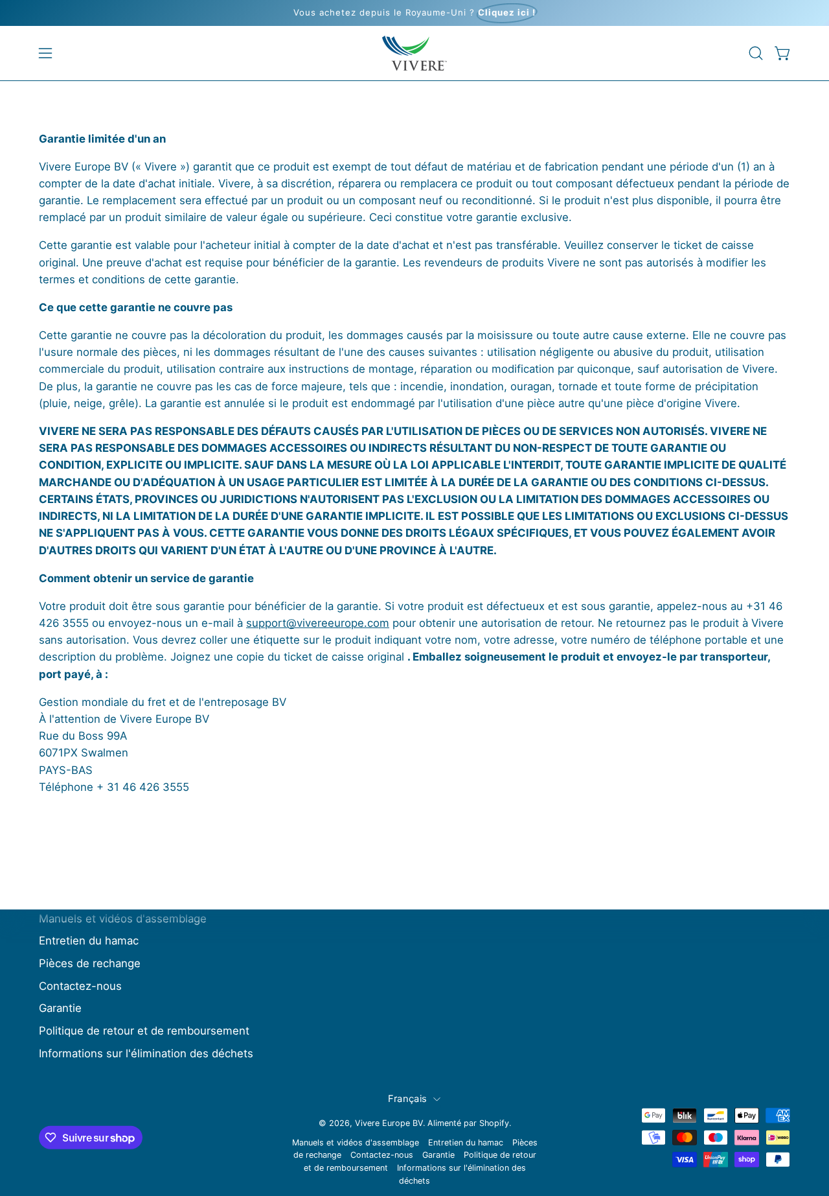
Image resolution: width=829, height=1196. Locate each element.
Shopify (494, 1123)
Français (407, 1099)
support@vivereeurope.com (317, 622)
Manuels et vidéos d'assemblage (123, 918)
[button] (755, 53)
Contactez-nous (80, 985)
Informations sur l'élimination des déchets (146, 1053)
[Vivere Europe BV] (414, 53)
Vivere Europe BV (389, 1123)
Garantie (60, 1008)
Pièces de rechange (90, 963)
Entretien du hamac (89, 940)
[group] (414, 13)
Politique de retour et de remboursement (144, 1030)
